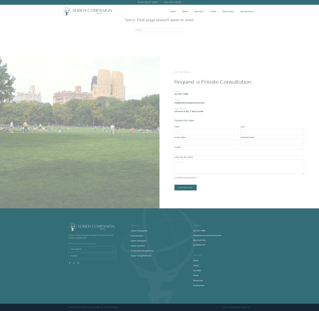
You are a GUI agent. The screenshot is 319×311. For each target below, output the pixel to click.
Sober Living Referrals (141, 256)
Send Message (185, 187)
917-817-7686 (172, 2)
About (196, 265)
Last (242, 127)
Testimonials (198, 285)
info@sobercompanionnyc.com (189, 103)
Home (196, 260)
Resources (198, 280)
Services (135, 225)
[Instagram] (78, 263)
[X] (74, 263)
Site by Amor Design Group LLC (236, 307)
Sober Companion (139, 231)
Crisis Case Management (142, 251)
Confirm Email (247, 137)
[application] (80, 132)
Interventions (137, 236)
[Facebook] (70, 263)
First (177, 127)
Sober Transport (138, 241)
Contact (197, 225)
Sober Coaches (138, 246)
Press (196, 275)
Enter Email (180, 137)
